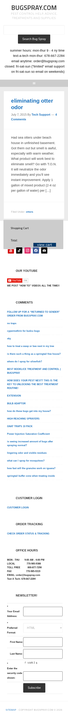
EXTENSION (14, 395)
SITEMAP (11, 710)
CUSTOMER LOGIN (18, 507)
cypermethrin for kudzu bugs (23, 331)
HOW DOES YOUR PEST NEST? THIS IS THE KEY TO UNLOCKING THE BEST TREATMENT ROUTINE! (32, 384)
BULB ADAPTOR (16, 403)
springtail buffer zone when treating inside (31, 476)
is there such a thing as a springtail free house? (34, 354)
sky (9, 338)
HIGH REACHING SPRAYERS (23, 418)
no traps (11, 323)
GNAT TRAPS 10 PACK (19, 426)
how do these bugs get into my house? (29, 411)
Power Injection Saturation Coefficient (28, 434)
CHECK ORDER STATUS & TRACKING (28, 533)
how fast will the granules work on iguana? (31, 468)
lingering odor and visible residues (27, 453)
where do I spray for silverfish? (24, 361)
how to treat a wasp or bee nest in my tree (30, 346)
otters (29, 211)
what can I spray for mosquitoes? (26, 460)
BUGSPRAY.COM (34, 7)
